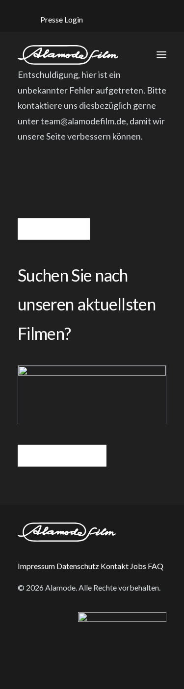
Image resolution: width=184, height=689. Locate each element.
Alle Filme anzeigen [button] (61, 455)
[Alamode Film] (68, 55)
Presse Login (61, 19)
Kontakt (115, 565)
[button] (114, 17)
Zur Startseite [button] (53, 228)
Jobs (138, 565)
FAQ (155, 565)
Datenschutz (77, 565)
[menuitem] (61, 19)
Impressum (36, 565)
